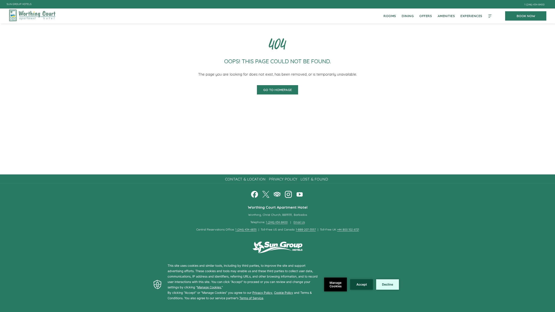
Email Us (299, 222)
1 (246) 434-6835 (246, 229)
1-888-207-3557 (306, 229)
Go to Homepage (277, 90)
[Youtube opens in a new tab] (299, 193)
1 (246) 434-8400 (277, 222)
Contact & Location (245, 179)
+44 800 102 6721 (348, 229)
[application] (277, 284)
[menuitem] (390, 15)
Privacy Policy (283, 179)
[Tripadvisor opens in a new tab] (277, 193)
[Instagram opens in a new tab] (288, 193)
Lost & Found (314, 179)
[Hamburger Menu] (490, 15)
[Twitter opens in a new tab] (265, 193)
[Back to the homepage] (32, 15)
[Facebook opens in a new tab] (254, 193)
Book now (526, 16)
